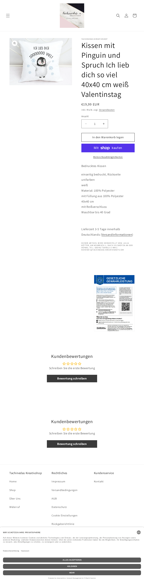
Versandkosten (107, 109)
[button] (8, 15)
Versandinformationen (117, 235)
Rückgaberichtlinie (63, 524)
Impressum (58, 481)
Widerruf (14, 507)
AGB (54, 498)
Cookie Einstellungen (64, 515)
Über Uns (15, 498)
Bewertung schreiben (72, 378)
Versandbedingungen (64, 490)
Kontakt (99, 481)
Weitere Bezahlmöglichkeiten (108, 157)
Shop (12, 490)
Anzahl (84, 116)
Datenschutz (59, 507)
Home (12, 481)
